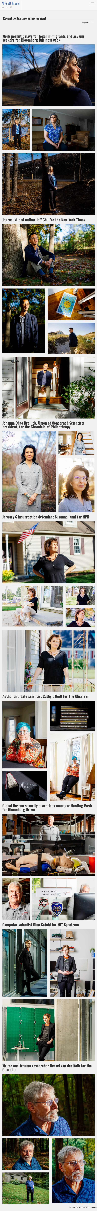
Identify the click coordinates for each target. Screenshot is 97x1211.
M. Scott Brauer (11, 3)
